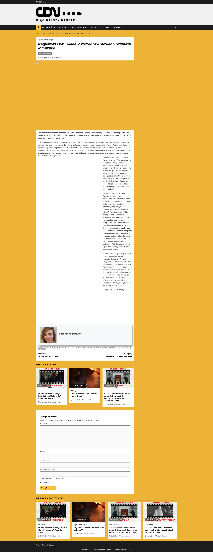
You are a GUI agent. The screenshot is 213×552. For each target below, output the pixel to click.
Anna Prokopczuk (47, 347)
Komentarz (45, 423)
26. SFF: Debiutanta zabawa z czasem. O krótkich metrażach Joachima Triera (159, 530)
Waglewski (41, 349)
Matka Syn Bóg (113, 347)
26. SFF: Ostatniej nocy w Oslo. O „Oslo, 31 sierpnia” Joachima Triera (49, 396)
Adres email (45, 461)
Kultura (62, 27)
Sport (108, 27)
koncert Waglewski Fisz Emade (97, 347)
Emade (61, 347)
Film (39, 391)
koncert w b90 (80, 347)
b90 (56, 347)
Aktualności (47, 27)
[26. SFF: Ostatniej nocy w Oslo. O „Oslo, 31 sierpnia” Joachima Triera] (51, 378)
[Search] (175, 27)
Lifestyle (95, 27)
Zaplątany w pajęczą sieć (48, 355)
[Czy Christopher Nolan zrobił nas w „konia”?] (84, 378)
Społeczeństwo (79, 27)
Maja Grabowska (55, 402)
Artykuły (40, 40)
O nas (38, 545)
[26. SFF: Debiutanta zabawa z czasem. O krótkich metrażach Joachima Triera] (160, 512)
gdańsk (72, 347)
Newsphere (110, 549)
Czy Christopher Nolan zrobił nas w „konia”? (84, 395)
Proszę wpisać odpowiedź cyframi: (53, 478)
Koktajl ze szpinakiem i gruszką (119, 355)
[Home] (38, 27)
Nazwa (43, 452)
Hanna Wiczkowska (89, 400)
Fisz (66, 347)
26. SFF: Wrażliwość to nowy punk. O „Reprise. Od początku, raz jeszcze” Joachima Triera (117, 397)
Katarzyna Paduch (55, 57)
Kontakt (117, 27)
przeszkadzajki (125, 347)
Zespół (45, 545)
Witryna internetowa (47, 469)
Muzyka (51, 40)
